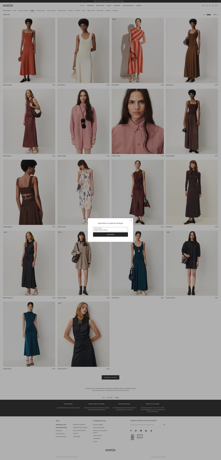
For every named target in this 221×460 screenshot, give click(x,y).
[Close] (131, 220)
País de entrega (97, 228)
